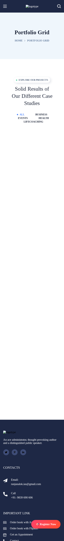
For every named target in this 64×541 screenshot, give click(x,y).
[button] (59, 6)
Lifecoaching (33, 121)
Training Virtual (32, 181)
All (22, 114)
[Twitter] (6, 452)
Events (23, 118)
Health (44, 118)
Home (19, 40)
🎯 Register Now (46, 524)
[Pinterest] (15, 452)
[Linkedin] (23, 452)
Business (41, 114)
